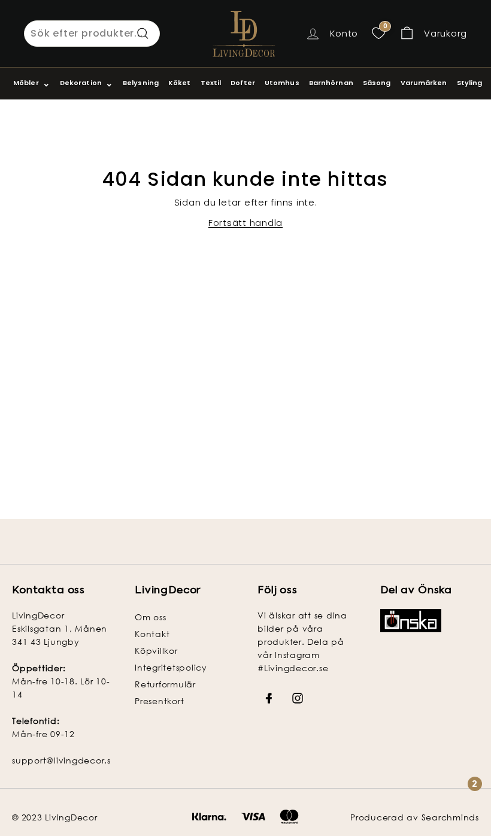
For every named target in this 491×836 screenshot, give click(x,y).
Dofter (243, 82)
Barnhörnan (331, 82)
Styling (470, 82)
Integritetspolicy (171, 667)
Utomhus (282, 82)
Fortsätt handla (245, 222)
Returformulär (165, 684)
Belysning (141, 82)
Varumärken (424, 82)
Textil (211, 82)
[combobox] (92, 33)
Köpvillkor (156, 650)
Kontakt (152, 633)
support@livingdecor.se (64, 760)
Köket (179, 82)
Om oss (150, 617)
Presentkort (159, 701)
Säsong (377, 82)
